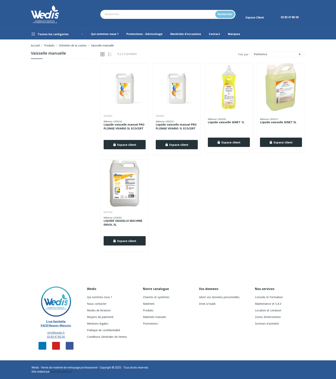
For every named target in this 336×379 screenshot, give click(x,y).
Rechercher (225, 14)
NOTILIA (108, 212)
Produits (148, 310)
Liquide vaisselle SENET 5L (278, 122)
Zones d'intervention (268, 317)
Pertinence (278, 54)
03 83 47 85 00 (56, 336)
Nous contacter (97, 304)
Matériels (149, 304)
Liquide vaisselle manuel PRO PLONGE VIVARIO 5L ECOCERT (124, 126)
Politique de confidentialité (103, 330)
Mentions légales (97, 323)
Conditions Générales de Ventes (107, 337)
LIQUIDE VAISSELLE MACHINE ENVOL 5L (123, 222)
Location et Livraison (268, 310)
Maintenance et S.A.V (268, 304)
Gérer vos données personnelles (219, 297)
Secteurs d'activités (267, 323)
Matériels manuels (154, 317)
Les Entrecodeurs (61, 371)
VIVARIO (108, 116)
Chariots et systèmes (156, 297)
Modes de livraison (99, 310)
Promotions (150, 323)
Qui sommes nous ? (99, 297)
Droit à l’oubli (207, 304)
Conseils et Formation (269, 297)
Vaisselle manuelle (48, 53)
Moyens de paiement (100, 317)
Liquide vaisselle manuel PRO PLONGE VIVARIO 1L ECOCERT (176, 126)
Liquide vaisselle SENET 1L (226, 122)
